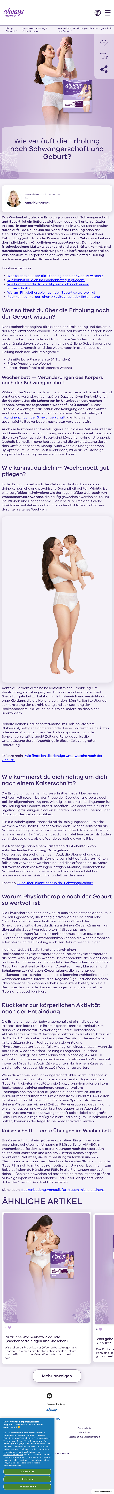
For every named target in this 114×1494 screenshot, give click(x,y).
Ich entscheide (27, 1486)
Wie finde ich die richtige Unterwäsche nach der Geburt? (52, 757)
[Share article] (104, 69)
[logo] (13, 12)
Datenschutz (84, 1428)
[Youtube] (49, 1396)
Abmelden (84, 1432)
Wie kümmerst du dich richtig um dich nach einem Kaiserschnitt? (48, 286)
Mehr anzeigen (57, 1376)
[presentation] (104, 56)
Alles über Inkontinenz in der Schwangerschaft (55, 883)
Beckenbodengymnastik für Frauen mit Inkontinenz (63, 1189)
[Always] (52, 1410)
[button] (98, 13)
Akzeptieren (27, 1471)
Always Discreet (10, 30)
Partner (13, 1435)
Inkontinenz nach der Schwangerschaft (34, 417)
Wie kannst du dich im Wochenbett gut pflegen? (46, 280)
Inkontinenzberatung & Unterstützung (34, 30)
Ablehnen (27, 1479)
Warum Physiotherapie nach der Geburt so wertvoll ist (51, 292)
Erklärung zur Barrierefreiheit (84, 1436)
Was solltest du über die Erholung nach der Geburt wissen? (55, 276)
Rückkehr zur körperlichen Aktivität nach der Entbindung (53, 296)
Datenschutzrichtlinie (13, 1454)
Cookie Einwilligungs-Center (24, 1460)
